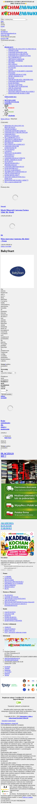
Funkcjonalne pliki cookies (9, 752)
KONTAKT (8, 578)
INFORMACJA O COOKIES (14, 583)
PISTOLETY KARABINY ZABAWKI (20, 71)
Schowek (5, 35)
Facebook (7, 666)
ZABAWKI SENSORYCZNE (17, 52)
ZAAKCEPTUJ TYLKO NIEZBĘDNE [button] (13, 800)
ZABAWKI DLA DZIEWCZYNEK (19, 56)
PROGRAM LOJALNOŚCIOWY (15, 598)
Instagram (7, 670)
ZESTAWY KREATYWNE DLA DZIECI (21, 91)
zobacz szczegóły (4, 397)
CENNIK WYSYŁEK (11, 597)
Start (2, 21)
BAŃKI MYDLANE (14, 90)
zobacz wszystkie (6, 246)
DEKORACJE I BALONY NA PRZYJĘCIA (22, 49)
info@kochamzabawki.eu (8, 33)
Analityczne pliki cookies (8, 763)
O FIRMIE (8, 576)
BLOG (7, 588)
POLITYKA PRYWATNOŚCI (14, 582)
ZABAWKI (4, 122)
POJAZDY (11, 73)
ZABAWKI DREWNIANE (16, 81)
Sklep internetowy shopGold (9, 723)
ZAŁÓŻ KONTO (10, 612)
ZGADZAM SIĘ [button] (6, 802)
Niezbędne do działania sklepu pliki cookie (15, 737)
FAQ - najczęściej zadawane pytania (15, 632)
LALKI (10, 69)
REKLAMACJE (10, 630)
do (7, 390)
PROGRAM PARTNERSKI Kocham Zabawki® (19, 602)
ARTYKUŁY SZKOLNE (16, 59)
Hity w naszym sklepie (13, 182)
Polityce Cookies (27, 797)
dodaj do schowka (3, 441)
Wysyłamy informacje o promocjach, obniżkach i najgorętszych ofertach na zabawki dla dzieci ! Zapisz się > (18, 561)
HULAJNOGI (12, 64)
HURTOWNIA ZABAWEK (13, 620)
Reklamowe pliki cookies (8, 775)
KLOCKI (11, 78)
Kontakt (3, 30)
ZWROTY (8, 627)
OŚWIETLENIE (13, 50)
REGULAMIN (9, 580)
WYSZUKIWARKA (11, 619)
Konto (3, 26)
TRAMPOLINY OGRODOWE (18, 86)
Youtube (7, 668)
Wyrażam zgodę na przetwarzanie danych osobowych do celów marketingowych (18, 567)
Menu (2, 23)
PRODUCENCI (10, 587)
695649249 (14, 660)
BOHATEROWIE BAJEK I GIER (19, 93)
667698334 (4, 31)
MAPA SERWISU (10, 585)
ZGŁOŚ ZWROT (10, 629)
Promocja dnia (5, 187)
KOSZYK (8, 615)
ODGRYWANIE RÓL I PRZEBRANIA (20, 79)
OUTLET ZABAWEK (15, 85)
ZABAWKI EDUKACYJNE (17, 74)
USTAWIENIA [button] (5, 799)
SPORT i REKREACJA (15, 76)
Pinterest (7, 673)
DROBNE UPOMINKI (15, 61)
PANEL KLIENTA (10, 617)
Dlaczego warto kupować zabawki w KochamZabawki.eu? (16, 604)
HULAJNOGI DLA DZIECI (15, 144)
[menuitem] (20, 69)
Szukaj (3, 24)
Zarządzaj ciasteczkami (9, 721)
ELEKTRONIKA (13, 83)
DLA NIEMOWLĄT (14, 57)
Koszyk (4, 38)
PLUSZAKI (12, 67)
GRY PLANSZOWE (14, 88)
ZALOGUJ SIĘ (9, 614)
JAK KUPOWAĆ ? (11, 600)
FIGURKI (11, 62)
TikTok (7, 675)
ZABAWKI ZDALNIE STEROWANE (20, 66)
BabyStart (8, 438)
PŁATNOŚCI (9, 595)
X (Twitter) (8, 672)
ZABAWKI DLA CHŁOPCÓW (18, 54)
